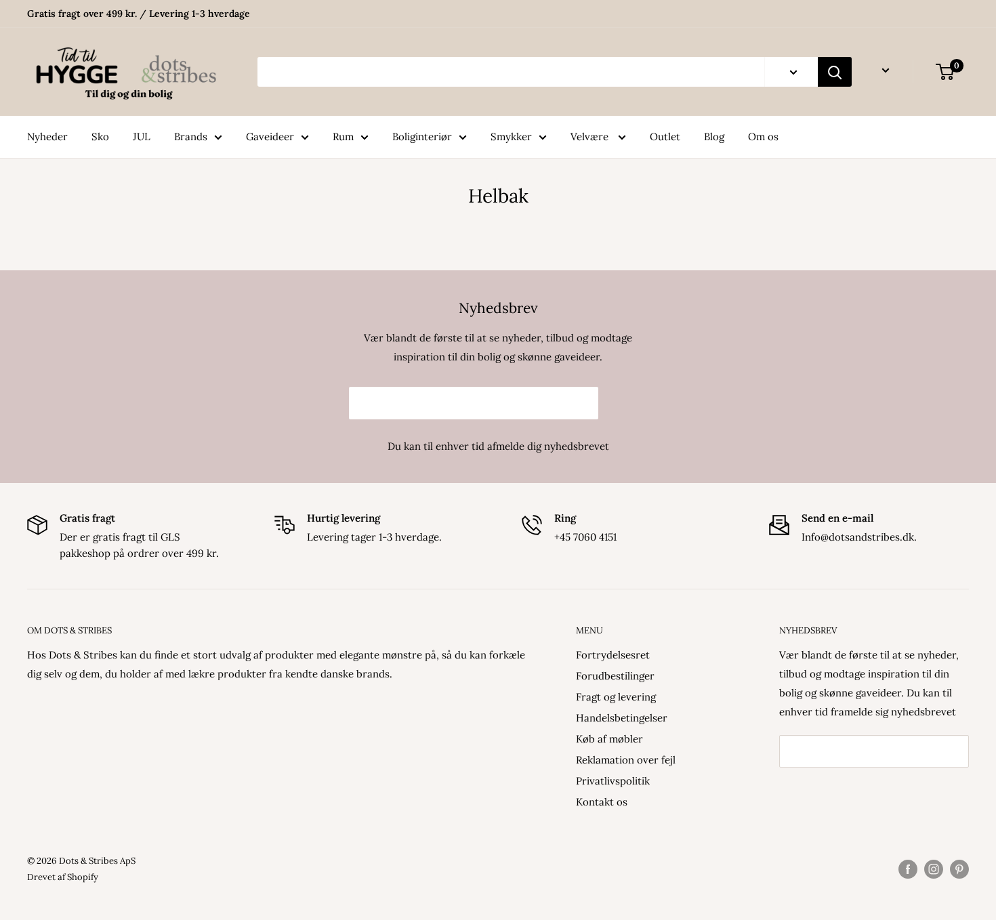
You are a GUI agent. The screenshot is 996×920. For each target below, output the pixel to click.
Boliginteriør (422, 136)
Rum (343, 136)
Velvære (590, 136)
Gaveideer (270, 136)
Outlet (665, 136)
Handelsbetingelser (621, 717)
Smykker (511, 136)
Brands (190, 136)
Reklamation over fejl (626, 759)
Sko (100, 136)
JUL (141, 136)
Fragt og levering (616, 696)
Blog (714, 136)
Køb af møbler (609, 738)
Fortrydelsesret (613, 654)
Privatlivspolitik (613, 780)
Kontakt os (601, 801)
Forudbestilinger (615, 675)
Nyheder (47, 136)
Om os (763, 136)
